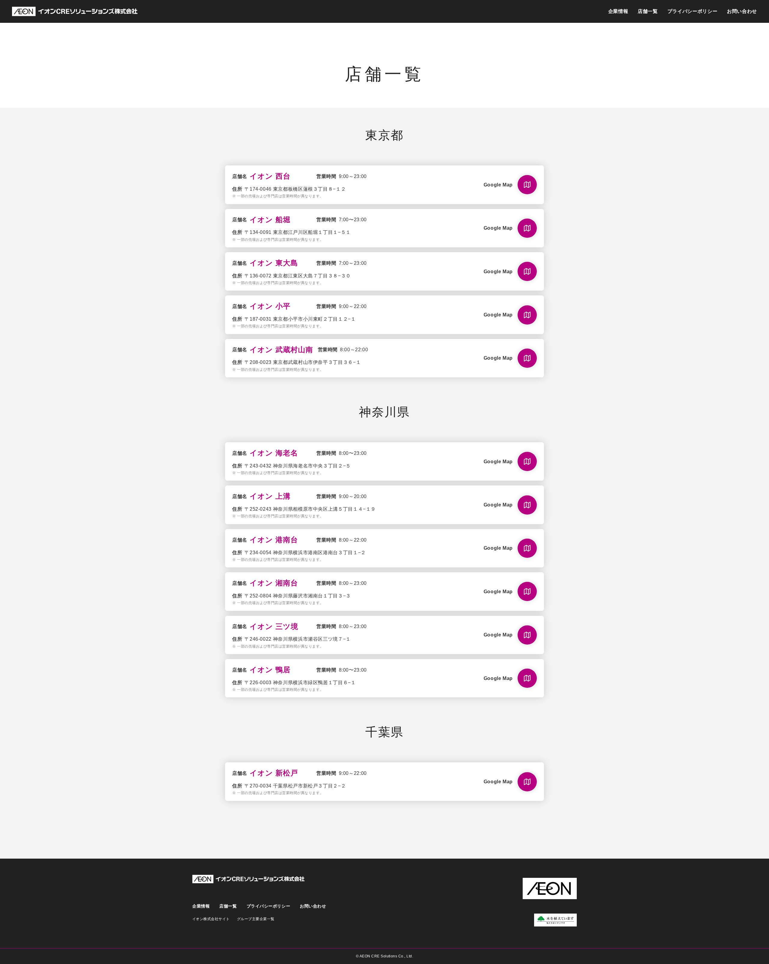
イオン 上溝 (270, 496)
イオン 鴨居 (270, 670)
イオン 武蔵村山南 (281, 350)
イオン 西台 (270, 176)
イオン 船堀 (270, 220)
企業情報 (618, 11)
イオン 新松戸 (274, 773)
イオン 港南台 (274, 540)
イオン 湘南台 (274, 583)
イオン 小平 (270, 306)
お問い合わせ (742, 11)
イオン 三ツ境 (274, 626)
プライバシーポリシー (692, 11)
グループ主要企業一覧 (256, 919)
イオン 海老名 (274, 453)
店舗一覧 (648, 11)
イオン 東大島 (274, 263)
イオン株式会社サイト (211, 919)
